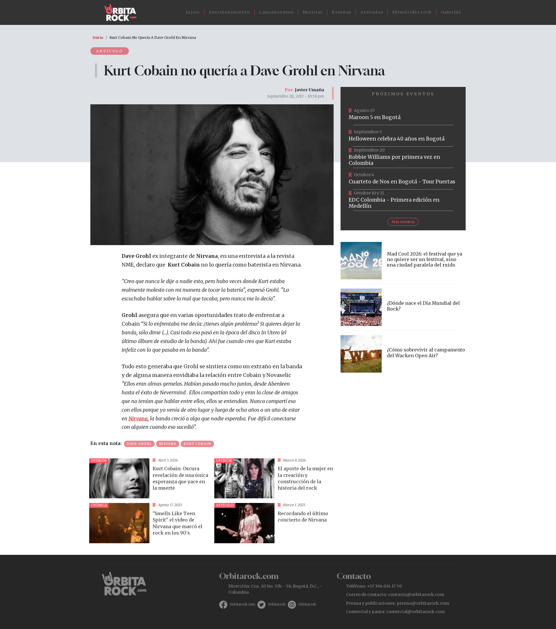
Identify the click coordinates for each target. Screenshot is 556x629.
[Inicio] (122, 12)
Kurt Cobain (197, 444)
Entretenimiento (229, 12)
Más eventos (403, 221)
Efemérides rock (412, 12)
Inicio (193, 12)
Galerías (451, 12)
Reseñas (341, 12)
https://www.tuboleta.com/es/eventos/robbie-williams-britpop (403, 157)
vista (149, 478)
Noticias (313, 12)
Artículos (372, 12)
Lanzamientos (276, 12)
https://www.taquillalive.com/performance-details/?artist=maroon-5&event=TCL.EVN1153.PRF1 (403, 114)
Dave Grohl (139, 444)
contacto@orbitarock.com (416, 594)
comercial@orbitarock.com (415, 611)
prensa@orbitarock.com (423, 603)
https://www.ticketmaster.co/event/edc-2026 (403, 200)
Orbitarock (277, 604)
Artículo (109, 51)
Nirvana (138, 418)
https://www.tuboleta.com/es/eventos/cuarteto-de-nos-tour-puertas (403, 178)
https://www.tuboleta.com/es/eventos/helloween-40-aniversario (403, 136)
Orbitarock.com (242, 604)
